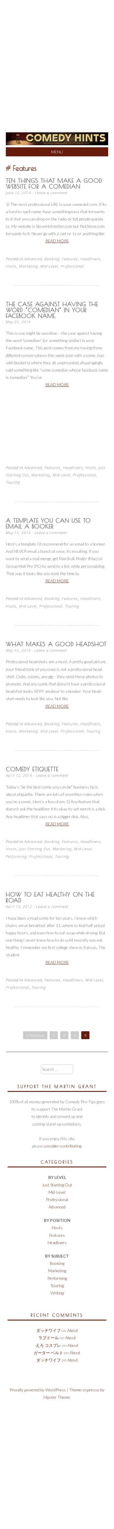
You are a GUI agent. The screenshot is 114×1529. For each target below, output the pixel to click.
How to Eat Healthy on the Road (50, 897)
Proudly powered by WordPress (38, 1389)
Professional (72, 266)
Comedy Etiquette (32, 769)
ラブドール (48, 1337)
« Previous (35, 1035)
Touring (13, 482)
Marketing (28, 266)
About (72, 1330)
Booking (52, 258)
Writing (57, 1292)
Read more (57, 240)
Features (70, 258)
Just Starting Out (34, 848)
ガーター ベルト (48, 1352)
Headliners (90, 258)
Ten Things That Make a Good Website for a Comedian (54, 183)
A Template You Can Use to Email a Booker (48, 523)
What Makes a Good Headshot (56, 644)
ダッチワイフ (48, 1330)
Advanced (33, 258)
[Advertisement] (57, 60)
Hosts (11, 266)
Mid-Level (49, 266)
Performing (16, 856)
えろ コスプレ (48, 1345)
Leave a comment (51, 192)
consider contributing (62, 1145)
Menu (57, 151)
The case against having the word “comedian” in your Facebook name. (52, 310)
